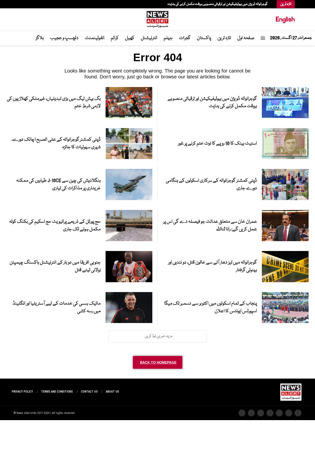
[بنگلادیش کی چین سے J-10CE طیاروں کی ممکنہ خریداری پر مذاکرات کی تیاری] (129, 184)
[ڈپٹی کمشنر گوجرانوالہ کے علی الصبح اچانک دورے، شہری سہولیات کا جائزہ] (129, 143)
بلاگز (40, 38)
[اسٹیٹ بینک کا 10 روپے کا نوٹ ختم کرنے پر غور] (285, 143)
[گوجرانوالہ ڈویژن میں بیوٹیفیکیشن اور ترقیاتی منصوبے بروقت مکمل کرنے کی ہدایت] (285, 102)
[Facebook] (251, 413)
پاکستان (204, 38)
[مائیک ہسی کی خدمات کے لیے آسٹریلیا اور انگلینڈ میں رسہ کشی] (129, 307)
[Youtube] (270, 413)
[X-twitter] (288, 413)
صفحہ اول (245, 38)
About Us (112, 391)
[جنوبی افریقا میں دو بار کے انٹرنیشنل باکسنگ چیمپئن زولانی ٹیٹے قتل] (129, 266)
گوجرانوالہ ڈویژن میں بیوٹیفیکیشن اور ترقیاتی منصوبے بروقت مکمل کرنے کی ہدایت (217, 4)
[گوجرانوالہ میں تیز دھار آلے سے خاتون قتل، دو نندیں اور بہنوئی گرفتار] (285, 266)
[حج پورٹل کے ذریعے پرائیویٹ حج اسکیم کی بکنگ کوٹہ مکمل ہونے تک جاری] (129, 225)
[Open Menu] (263, 38)
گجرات (184, 38)
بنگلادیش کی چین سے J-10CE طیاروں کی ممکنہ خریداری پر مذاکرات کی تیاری (58, 184)
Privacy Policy (22, 391)
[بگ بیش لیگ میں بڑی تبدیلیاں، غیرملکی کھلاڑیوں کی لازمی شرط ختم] (129, 102)
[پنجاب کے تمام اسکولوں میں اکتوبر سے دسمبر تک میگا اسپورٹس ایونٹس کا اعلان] (285, 307)
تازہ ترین (224, 38)
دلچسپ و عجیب (64, 38)
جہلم (168, 38)
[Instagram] (298, 413)
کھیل (129, 38)
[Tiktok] (260, 413)
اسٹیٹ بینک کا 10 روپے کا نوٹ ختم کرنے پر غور (217, 143)
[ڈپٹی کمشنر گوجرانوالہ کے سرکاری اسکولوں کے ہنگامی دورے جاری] (285, 184)
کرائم (115, 38)
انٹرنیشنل (149, 38)
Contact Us (89, 391)
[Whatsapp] (279, 413)
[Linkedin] (241, 413)
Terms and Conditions (57, 391)
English (285, 19)
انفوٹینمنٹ (94, 38)
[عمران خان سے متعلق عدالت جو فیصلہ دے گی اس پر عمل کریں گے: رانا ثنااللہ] (285, 225)
